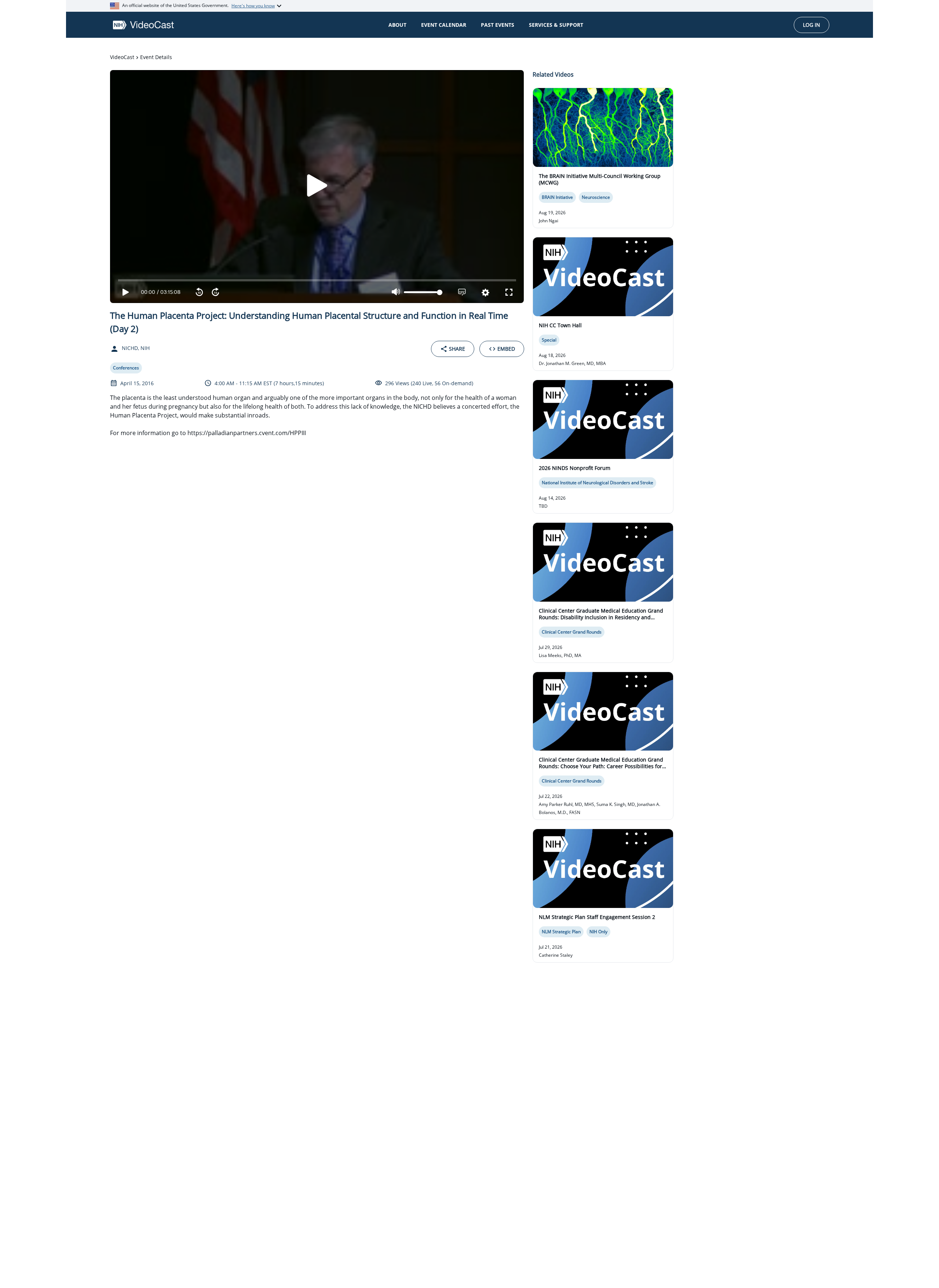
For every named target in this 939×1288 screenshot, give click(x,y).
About (397, 24)
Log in (811, 24)
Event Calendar (443, 24)
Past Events (497, 24)
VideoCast (122, 57)
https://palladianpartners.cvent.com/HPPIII (246, 433)
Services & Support (556, 24)
